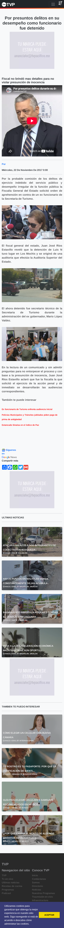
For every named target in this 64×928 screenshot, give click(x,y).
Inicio (35, 875)
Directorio (37, 886)
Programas (8, 889)
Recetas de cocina (12, 886)
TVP (4, 875)
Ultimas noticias (10, 882)
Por (4, 164)
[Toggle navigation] (53, 4)
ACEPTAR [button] (49, 915)
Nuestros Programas (43, 893)
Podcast (6, 893)
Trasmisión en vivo (42, 896)
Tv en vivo (7, 879)
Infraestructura (40, 900)
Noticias (36, 889)
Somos (36, 882)
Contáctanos (39, 879)
